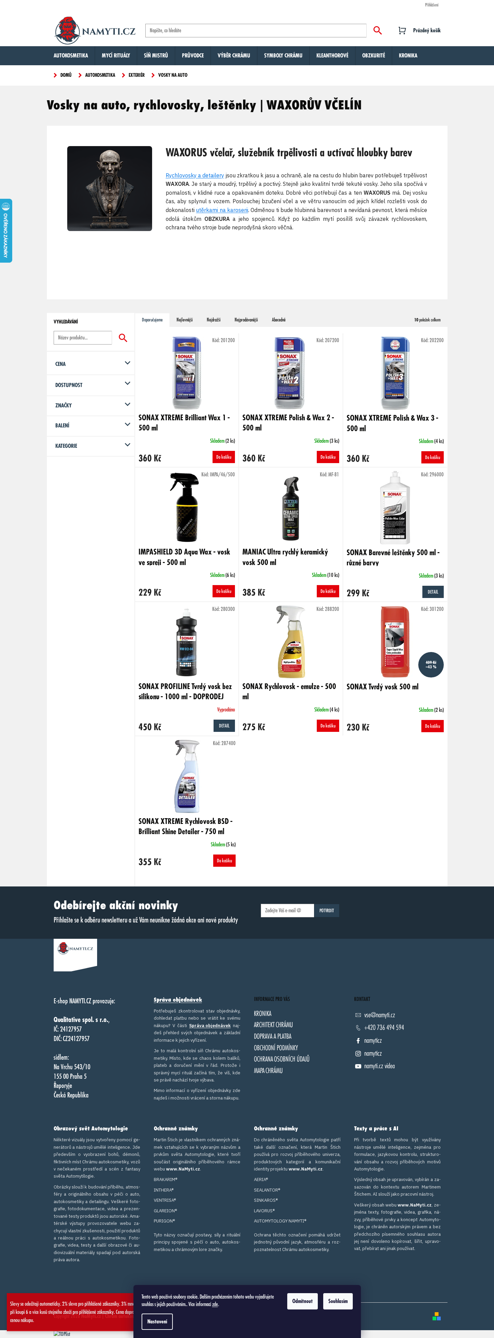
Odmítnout (302, 1301)
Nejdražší (214, 319)
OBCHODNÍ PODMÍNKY (276, 1048)
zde (215, 1304)
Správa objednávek (178, 1000)
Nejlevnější (185, 319)
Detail (433, 591)
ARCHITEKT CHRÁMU (273, 1024)
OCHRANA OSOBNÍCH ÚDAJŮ (282, 1059)
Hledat (378, 30)
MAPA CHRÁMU (268, 1070)
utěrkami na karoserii (222, 210)
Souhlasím (338, 1301)
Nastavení (157, 1321)
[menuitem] (71, 55)
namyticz (373, 1040)
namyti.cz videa (379, 1066)
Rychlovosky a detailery (195, 175)
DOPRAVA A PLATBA (272, 1036)
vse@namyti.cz (379, 1015)
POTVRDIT (326, 910)
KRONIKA (262, 1013)
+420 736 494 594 (384, 1027)
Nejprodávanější (246, 319)
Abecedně (279, 319)
